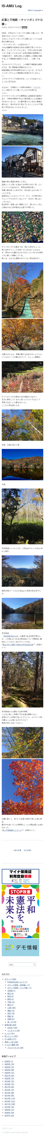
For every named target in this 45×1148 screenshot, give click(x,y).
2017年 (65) (9, 1087)
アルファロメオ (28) (15, 1047)
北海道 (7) (11, 990)
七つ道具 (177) (10, 1039)
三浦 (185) (11, 1007)
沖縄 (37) (11, 1019)
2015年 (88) (9, 1092)
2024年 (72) (9, 1067)
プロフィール (7, 1128)
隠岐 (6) (10, 1016)
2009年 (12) (9, 1109)
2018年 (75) (9, 1084)
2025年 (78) (9, 1064)
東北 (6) (10, 993)
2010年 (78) (9, 1107)
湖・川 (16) (11, 1022)
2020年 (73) (9, 1078)
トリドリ (36, 87)
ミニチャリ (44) (13, 1030)
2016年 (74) (9, 1089)
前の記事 (17, 850)
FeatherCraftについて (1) (17, 982)
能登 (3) (10, 999)
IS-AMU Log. (12, 5)
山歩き (24, 27)
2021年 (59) (9, 1075)
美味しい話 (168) (11, 1042)
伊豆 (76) (11, 1013)
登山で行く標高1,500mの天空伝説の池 (18, 644)
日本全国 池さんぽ (11, 636)
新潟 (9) (10, 996)
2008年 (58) (9, 1112)
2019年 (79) (9, 1081)
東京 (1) (10, 1004)
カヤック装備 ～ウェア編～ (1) (19, 987)
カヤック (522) (10, 979)
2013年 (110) (10, 1098)
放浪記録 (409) (10, 1024)
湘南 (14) (11, 1010)
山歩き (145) (12, 1027)
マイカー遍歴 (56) (12, 1044)
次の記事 (27, 850)
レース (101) (10, 1033)
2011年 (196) (10, 1104)
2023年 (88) (9, 1069)
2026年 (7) (9, 1061)
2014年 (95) (9, 1095)
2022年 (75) (9, 1072)
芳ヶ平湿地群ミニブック (12, 830)
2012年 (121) (10, 1101)
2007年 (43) (9, 1115)
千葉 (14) (11, 1002)
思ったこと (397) (11, 1036)
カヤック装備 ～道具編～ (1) (18, 985)
